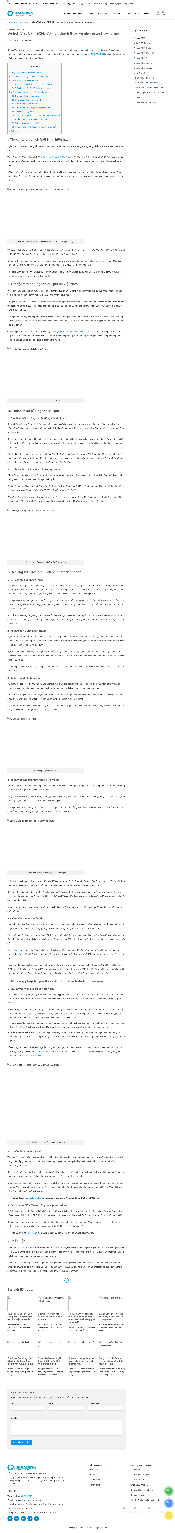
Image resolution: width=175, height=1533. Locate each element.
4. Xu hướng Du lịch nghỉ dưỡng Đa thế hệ (31, 107)
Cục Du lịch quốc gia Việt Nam (52, 157)
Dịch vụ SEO (139, 38)
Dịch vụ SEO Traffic (142, 48)
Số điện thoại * (94, 1403)
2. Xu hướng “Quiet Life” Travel (26, 100)
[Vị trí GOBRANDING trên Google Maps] (36, 1518)
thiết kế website (35, 1056)
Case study (116, 13)
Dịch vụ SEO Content (143, 68)
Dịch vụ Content (140, 73)
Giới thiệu (77, 13)
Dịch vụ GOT (139, 97)
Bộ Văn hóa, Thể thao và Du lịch (73, 332)
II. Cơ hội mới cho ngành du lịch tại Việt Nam (28, 76)
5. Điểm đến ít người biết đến (25, 111)
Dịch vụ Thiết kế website (144, 102)
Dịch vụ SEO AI (140, 58)
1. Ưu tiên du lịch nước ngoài (25, 96)
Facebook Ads (34, 1198)
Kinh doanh (20, 29)
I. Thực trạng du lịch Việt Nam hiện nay (26, 73)
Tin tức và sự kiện (132, 13)
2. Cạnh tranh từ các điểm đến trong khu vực (32, 88)
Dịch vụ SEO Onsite (142, 63)
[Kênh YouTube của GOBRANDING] (23, 1518)
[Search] (153, 13)
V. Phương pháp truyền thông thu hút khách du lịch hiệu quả (34, 115)
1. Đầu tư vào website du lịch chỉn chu (29, 119)
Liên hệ (146, 13)
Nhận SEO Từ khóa (142, 43)
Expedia (16, 950)
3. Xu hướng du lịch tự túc (24, 104)
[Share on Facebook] (66, 1280)
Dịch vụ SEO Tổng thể (143, 53)
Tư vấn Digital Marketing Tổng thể (148, 92)
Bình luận (15, 1418)
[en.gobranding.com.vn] (159, 13)
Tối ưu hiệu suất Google (144, 78)
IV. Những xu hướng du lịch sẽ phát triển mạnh (29, 92)
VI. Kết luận (14, 131)
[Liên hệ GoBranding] (169, 1491)
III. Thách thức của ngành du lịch (23, 80)
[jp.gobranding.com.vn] (165, 13)
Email (52, 1403)
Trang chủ (66, 13)
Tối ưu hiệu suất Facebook (145, 83)
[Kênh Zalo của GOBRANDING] (16, 1518)
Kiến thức (102, 13)
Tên (13, 1403)
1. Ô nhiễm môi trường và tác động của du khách (34, 84)
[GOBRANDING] (20, 13)
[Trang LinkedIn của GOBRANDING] (30, 1518)
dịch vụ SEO (32, 1233)
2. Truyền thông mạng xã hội (25, 123)
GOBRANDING (97, 54)
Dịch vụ (90, 13)
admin (29, 41)
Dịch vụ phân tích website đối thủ (148, 88)
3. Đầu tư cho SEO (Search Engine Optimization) (34, 127)
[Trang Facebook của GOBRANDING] (10, 1518)
